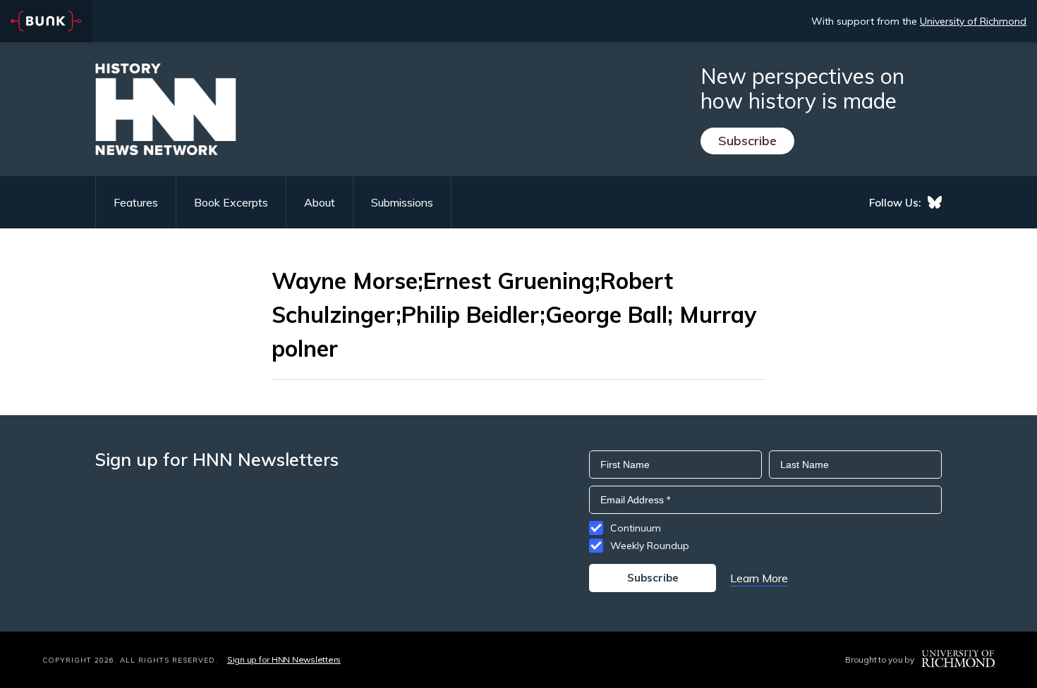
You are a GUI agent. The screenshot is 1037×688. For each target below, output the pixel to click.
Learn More (759, 578)
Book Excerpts (231, 202)
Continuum (635, 528)
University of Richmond (973, 21)
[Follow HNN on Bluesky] (935, 202)
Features (136, 202)
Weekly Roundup (649, 545)
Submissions (402, 202)
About (319, 202)
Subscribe (747, 141)
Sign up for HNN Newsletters (284, 659)
